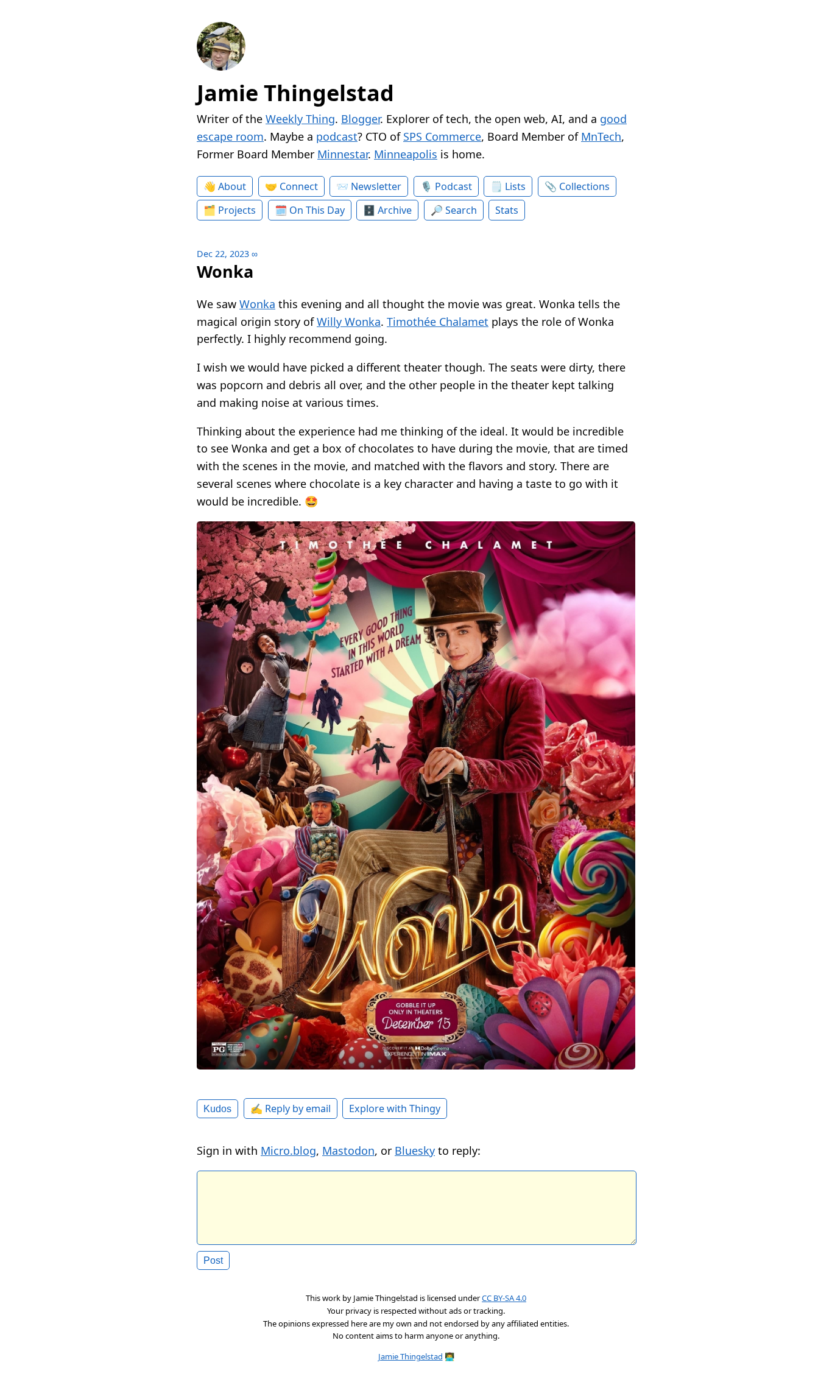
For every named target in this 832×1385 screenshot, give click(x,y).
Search (461, 210)
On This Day (317, 210)
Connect (299, 186)
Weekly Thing (300, 118)
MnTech (601, 136)
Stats (506, 210)
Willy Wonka (349, 321)
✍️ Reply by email (290, 1108)
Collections (584, 186)
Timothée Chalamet (437, 321)
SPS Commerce (442, 136)
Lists (515, 186)
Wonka (257, 304)
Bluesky (415, 1150)
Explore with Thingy (394, 1108)
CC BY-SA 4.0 (504, 1297)
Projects (237, 210)
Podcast (453, 186)
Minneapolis (405, 154)
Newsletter (376, 186)
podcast (337, 136)
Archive (395, 210)
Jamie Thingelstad (295, 93)
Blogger (360, 118)
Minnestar (342, 154)
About (232, 186)
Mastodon (348, 1150)
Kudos (217, 1108)
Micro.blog (288, 1150)
